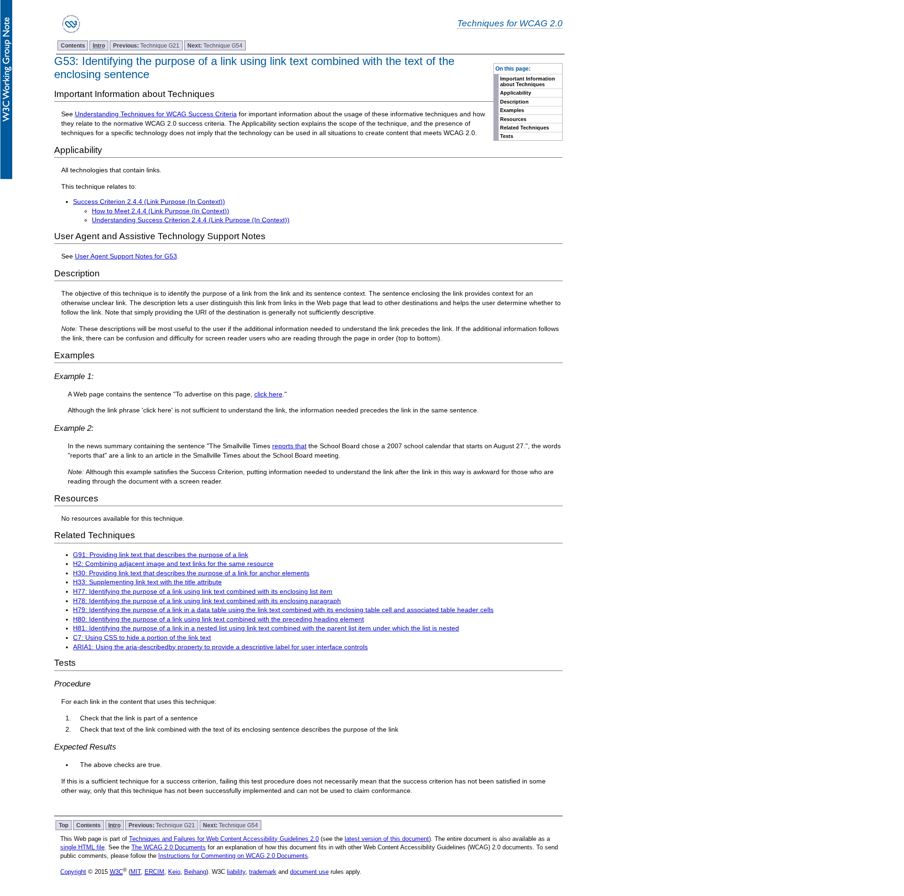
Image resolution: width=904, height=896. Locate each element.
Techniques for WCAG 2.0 (510, 23)
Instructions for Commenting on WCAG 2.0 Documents (233, 855)
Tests (506, 136)
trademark (262, 871)
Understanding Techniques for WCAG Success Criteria (156, 114)
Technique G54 (214, 45)
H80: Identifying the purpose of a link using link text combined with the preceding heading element (218, 619)
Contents (73, 45)
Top (63, 825)
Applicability (515, 93)
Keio (174, 871)
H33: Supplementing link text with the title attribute (147, 582)
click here (268, 394)
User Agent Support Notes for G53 (126, 256)
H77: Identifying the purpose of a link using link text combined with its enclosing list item (202, 591)
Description (514, 102)
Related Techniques (524, 127)
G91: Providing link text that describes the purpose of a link (160, 554)
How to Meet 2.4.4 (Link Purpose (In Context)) (160, 211)
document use (309, 871)
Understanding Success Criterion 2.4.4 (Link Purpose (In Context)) (191, 220)
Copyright (73, 871)
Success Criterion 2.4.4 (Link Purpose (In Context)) (149, 201)
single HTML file (82, 847)
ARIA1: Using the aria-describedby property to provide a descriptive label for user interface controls (220, 647)
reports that (289, 446)
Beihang (195, 871)
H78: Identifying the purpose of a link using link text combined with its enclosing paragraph (207, 601)
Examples (512, 110)
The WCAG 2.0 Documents (168, 847)
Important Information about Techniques (527, 81)
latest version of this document (387, 838)
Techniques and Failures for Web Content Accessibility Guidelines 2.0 (224, 838)
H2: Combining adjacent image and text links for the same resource (173, 563)
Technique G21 (146, 45)
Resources (513, 119)
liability (236, 871)
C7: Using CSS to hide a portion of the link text (142, 637)
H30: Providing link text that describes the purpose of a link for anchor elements (191, 573)
